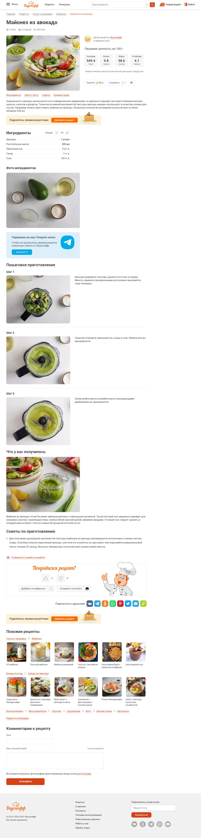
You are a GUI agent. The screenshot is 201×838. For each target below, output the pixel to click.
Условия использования (88, 815)
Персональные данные (87, 819)
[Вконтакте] (90, 603)
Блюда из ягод (14, 673)
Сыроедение (73, 711)
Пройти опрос (82, 828)
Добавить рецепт (64, 120)
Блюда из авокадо (38, 673)
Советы (46, 95)
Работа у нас (82, 823)
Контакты (80, 810)
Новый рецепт (173, 4)
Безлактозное (104, 711)
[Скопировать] (143, 603)
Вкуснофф (116, 37)
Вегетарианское (37, 711)
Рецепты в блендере (17, 718)
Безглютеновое (14, 711)
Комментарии (61, 95)
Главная (10, 14)
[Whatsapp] (112, 603)
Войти (191, 4)
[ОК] (105, 603)
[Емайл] (135, 603)
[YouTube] (168, 824)
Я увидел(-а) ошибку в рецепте (28, 557)
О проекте (80, 806)
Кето (88, 711)
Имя (8, 735)
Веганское (123, 711)
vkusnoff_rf (22, 252)
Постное (56, 711)
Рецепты (49, 4)
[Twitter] (128, 603)
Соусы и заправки (42, 14)
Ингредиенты (13, 95)
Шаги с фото (31, 95)
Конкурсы (64, 4)
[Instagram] (159, 824)
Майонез (61, 14)
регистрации (84, 773)
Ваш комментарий (16, 748)
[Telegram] (97, 603)
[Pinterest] (120, 603)
